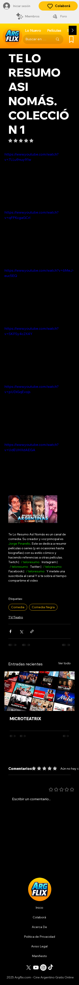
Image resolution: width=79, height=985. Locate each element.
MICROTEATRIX (25, 718)
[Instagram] (43, 967)
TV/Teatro (15, 617)
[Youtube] (36, 967)
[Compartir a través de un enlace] (32, 631)
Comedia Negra (43, 607)
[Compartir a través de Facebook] (10, 631)
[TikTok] (50, 967)
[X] (28, 967)
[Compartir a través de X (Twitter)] (21, 631)
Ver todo (64, 663)
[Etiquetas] (71, 39)
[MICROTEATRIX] (39, 691)
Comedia (17, 607)
